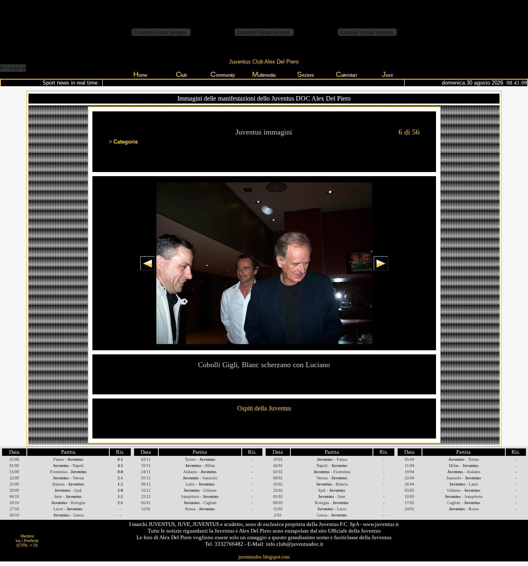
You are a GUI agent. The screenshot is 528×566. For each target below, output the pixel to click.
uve (387, 74)
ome (140, 74)
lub (181, 74)
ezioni (305, 74)
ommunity (222, 74)
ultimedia (264, 74)
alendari (346, 74)
